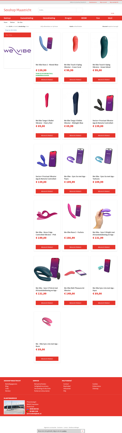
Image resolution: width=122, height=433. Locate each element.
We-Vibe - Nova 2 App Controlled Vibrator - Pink (46, 233)
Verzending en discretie (42, 388)
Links (7, 388)
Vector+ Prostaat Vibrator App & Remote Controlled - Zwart (103, 121)
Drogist (68, 18)
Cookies (95, 384)
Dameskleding (26, 18)
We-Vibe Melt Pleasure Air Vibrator (74, 289)
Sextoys (7, 18)
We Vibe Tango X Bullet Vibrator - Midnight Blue (73, 121)
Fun (98, 18)
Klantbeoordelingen (74, 427)
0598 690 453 (34, 409)
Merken (7, 391)
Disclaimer (60, 427)
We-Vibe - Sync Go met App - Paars (75, 177)
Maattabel (67, 386)
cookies (64, 431)
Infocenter (67, 388)
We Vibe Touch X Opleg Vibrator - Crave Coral (73, 66)
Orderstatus (96, 386)
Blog (6, 386)
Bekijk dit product (47, 79)
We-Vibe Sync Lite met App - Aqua (104, 289)
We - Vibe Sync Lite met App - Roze (47, 345)
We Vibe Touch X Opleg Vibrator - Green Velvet (102, 66)
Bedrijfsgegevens (11, 384)
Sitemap (95, 388)
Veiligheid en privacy (41, 386)
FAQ (64, 391)
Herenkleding (49, 18)
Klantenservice (93, 2)
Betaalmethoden (40, 384)
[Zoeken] (79, 10)
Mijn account (103, 2)
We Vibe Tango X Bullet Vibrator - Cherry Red (45, 121)
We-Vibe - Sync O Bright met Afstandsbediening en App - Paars (104, 233)
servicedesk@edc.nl (34, 414)
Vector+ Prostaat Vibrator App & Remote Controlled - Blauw (46, 177)
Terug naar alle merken (11, 30)
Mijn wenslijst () (114, 2)
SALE (110, 18)
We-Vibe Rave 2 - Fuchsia (74, 232)
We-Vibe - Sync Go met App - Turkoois (104, 177)
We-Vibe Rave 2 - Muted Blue (47, 65)
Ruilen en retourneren (42, 391)
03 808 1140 (33, 411)
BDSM (84, 18)
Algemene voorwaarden (50, 427)
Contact (66, 384)
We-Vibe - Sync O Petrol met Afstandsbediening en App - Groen (47, 289)
